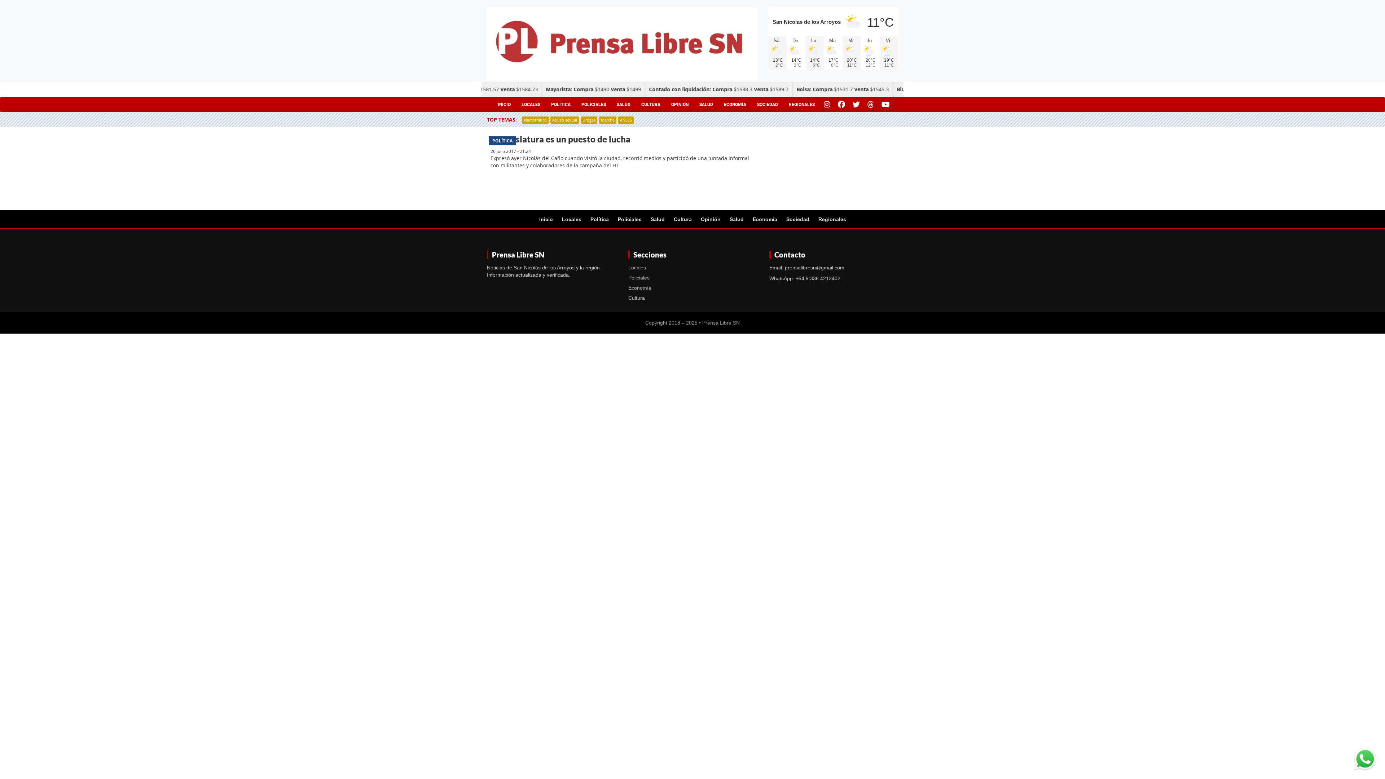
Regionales (802, 104)
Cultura (650, 104)
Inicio (504, 104)
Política (561, 104)
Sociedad (767, 104)
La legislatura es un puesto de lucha (560, 139)
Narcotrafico (535, 120)
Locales (531, 104)
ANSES (626, 120)
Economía (735, 104)
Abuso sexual (564, 120)
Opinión (680, 104)
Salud (623, 104)
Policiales (593, 104)
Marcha (608, 120)
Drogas (588, 120)
